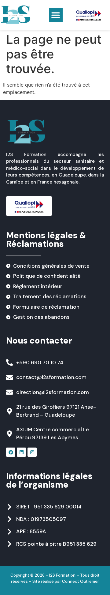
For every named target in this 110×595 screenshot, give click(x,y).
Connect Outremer (80, 581)
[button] (56, 15)
